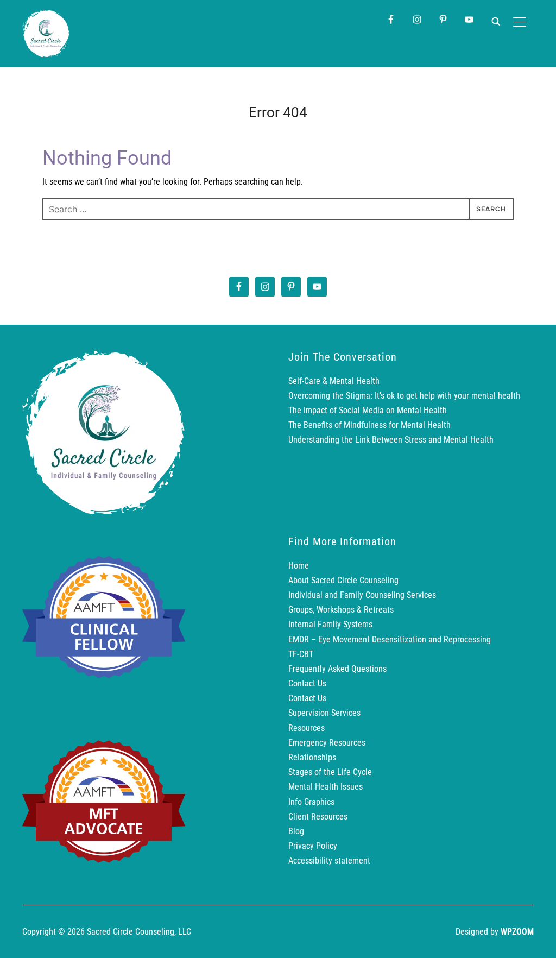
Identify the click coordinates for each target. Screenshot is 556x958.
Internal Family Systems (330, 624)
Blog (296, 831)
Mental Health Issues (325, 786)
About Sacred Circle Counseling (343, 580)
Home (298, 565)
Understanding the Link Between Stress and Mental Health (391, 439)
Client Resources (318, 816)
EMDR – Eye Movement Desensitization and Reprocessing (389, 639)
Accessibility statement (329, 860)
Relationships (312, 757)
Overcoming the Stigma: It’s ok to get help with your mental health (404, 395)
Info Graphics (311, 802)
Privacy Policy (312, 846)
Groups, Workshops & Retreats (341, 609)
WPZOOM (517, 932)
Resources (306, 728)
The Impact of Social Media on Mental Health (367, 410)
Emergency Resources (326, 743)
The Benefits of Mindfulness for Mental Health (369, 425)
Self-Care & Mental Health (334, 381)
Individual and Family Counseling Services (362, 595)
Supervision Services (324, 713)
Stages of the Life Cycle (330, 772)
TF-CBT (300, 654)
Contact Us (307, 683)
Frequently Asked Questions (337, 669)
